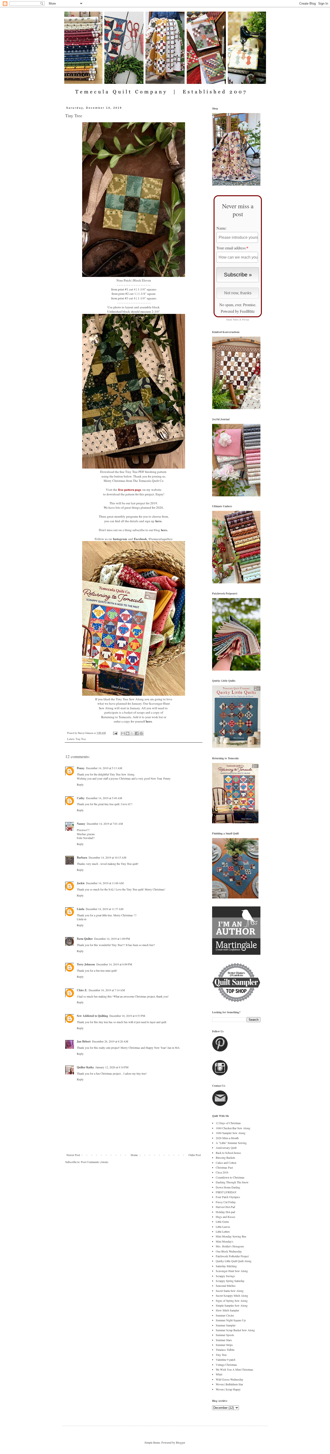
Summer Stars (224, 1340)
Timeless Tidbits (225, 1350)
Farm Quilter (85, 939)
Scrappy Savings (225, 1276)
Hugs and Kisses (225, 1217)
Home (134, 1155)
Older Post (194, 1155)
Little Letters (223, 1231)
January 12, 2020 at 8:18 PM (112, 1067)
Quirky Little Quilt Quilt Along (233, 1261)
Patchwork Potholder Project (232, 1256)
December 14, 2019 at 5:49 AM (104, 798)
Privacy (245, 319)
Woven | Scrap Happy (228, 1389)
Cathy (81, 798)
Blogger (180, 1442)
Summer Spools (225, 1335)
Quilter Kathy (85, 1067)
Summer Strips (224, 1345)
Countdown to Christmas (230, 1177)
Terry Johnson (86, 964)
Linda (80, 909)
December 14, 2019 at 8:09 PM (114, 964)
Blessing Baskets (225, 1157)
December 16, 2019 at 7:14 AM (107, 990)
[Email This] (123, 733)
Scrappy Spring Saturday (230, 1281)
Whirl (219, 1374)
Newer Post (73, 1155)
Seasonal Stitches (226, 1286)
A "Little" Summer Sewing (231, 1143)
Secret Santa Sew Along (230, 1291)
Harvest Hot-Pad (225, 1207)
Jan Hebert (84, 1041)
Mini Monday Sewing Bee (231, 1236)
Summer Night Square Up (231, 1320)
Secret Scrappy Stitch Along (232, 1295)
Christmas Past (224, 1167)
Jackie (81, 883)
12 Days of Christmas (228, 1123)
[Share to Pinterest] (141, 733)
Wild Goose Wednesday (229, 1379)
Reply (80, 784)
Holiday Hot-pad (225, 1212)
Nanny (81, 824)
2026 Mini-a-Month (227, 1138)
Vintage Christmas (226, 1365)
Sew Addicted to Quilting (92, 1016)
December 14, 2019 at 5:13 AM (104, 768)
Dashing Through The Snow (232, 1182)
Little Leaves (223, 1227)
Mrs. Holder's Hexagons (230, 1246)
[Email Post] (115, 733)
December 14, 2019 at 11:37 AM (104, 909)
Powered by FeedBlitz (238, 311)
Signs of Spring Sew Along (232, 1300)
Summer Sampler (226, 1325)
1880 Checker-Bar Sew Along (233, 1128)
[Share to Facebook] (136, 733)
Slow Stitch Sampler (227, 1310)
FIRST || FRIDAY (226, 1192)
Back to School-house (228, 1153)
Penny (81, 768)
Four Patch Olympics (228, 1197)
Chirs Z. (82, 990)
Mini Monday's (224, 1241)
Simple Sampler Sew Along (232, 1305)
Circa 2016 (222, 1172)
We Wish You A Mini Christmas (234, 1369)
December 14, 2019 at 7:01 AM (105, 823)
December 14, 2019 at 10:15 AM (107, 857)
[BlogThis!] (127, 733)
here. (158, 521)
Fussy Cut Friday (226, 1202)
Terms (236, 319)
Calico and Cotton (226, 1163)
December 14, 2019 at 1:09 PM (112, 938)
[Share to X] (132, 733)
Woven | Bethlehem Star (229, 1384)
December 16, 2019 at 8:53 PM (127, 1016)
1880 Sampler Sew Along (230, 1133)
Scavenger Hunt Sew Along (232, 1271)
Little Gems (222, 1221)
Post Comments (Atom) (94, 1162)
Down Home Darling (228, 1187)
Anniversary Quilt (226, 1148)
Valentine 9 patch (225, 1359)
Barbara (82, 857)
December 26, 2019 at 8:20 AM (110, 1041)
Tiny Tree (81, 739)
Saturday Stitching (226, 1266)
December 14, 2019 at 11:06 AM (105, 883)
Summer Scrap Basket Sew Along (235, 1330)
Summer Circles (225, 1315)
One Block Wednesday (229, 1251)
